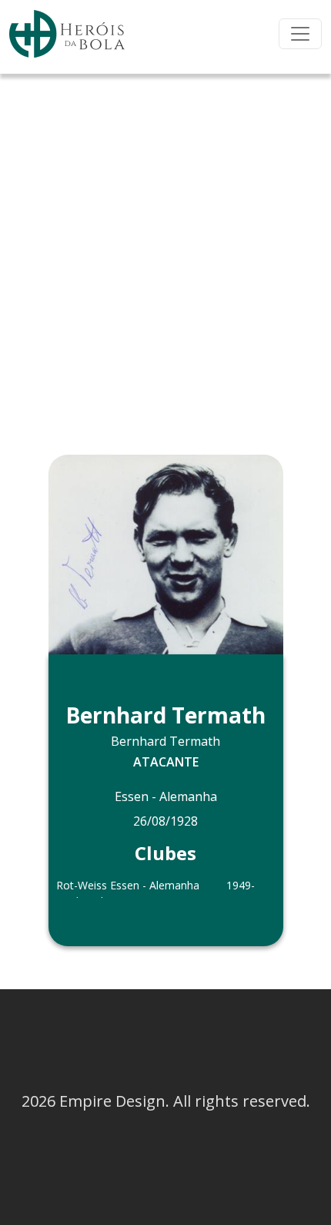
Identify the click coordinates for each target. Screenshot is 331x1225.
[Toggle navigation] (300, 33)
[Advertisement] (165, 246)
